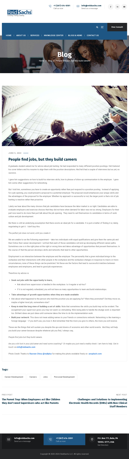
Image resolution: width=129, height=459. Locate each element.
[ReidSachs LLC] (19, 11)
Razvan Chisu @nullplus (40, 354)
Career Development (14, 377)
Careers (33, 377)
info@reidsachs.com (91, 5)
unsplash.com (95, 354)
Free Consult (117, 27)
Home (41, 61)
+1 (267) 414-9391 (62, 5)
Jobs (45, 377)
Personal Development (64, 377)
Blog (50, 61)
